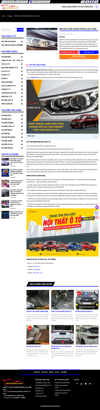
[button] (94, 136)
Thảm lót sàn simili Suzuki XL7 (61, 311)
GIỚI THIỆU (45, 372)
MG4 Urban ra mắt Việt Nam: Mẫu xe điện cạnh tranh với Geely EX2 (16, 161)
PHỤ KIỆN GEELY (6, 119)
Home (3, 16)
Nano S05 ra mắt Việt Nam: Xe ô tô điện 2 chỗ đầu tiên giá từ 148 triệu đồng (17, 192)
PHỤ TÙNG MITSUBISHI (8, 41)
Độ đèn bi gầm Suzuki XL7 (84, 311)
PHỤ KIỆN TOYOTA (7, 144)
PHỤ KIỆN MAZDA (6, 130)
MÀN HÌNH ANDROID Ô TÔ (9, 68)
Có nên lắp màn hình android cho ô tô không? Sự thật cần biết (16, 203)
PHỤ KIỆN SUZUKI (6, 141)
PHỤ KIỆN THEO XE (7, 100)
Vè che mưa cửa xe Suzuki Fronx (86, 346)
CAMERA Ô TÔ (5, 89)
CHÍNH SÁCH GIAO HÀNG (62, 390)
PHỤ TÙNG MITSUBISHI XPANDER (11, 45)
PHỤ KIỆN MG (5, 133)
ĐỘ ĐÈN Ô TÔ (5, 75)
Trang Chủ (65, 7)
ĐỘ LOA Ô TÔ (5, 71)
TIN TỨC (57, 372)
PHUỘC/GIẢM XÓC (7, 104)
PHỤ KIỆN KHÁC (6, 57)
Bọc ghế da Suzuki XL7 (33, 346)
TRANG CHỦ (37, 372)
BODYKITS (4, 78)
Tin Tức (78, 7)
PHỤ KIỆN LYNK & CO (7, 126)
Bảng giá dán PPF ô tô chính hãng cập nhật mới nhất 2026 (16, 213)
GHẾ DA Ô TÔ (5, 64)
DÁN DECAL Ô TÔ (6, 96)
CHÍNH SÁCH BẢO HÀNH (62, 383)
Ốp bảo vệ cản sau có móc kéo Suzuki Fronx (61, 347)
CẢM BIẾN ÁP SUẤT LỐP (8, 93)
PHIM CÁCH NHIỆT (7, 82)
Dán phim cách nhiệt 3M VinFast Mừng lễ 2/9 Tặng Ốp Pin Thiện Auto (16, 172)
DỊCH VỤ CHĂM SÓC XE (8, 86)
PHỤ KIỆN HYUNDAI (7, 123)
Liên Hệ (90, 7)
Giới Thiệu (84, 7)
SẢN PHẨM (64, 372)
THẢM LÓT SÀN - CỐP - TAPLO (10, 60)
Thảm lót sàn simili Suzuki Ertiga (37, 311)
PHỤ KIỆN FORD (6, 115)
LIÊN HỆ (51, 372)
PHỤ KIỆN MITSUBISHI (8, 137)
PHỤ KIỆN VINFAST (7, 148)
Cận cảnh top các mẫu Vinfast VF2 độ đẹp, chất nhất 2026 (16, 182)
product (10, 16)
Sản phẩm (72, 7)
